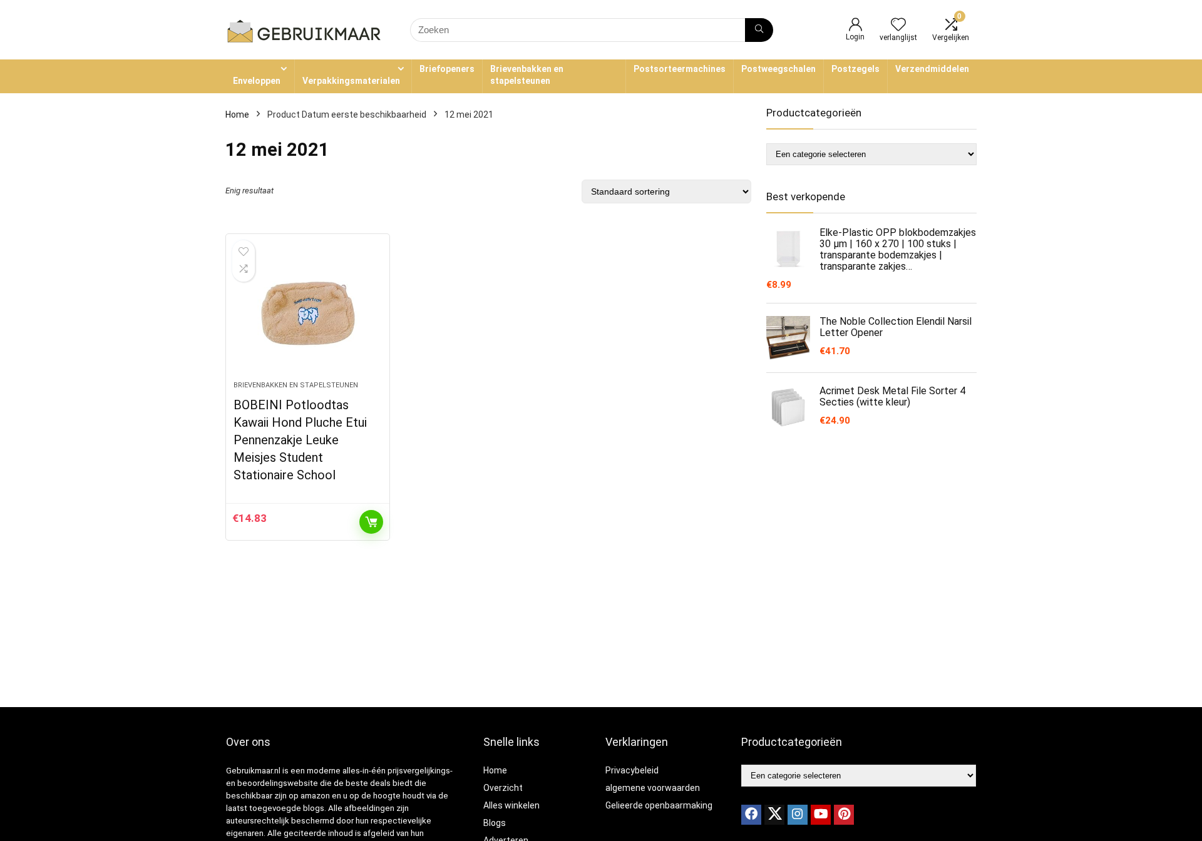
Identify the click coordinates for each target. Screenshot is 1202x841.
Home (237, 115)
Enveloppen (256, 81)
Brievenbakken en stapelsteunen (526, 75)
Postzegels (855, 69)
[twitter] (774, 815)
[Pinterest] (844, 815)
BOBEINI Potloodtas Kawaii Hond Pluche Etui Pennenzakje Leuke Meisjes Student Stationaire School (300, 439)
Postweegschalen (778, 69)
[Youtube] (821, 815)
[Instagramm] (798, 815)
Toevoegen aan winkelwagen (371, 522)
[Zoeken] (759, 30)
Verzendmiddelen (932, 69)
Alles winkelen (511, 805)
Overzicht (503, 788)
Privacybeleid (632, 770)
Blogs (494, 823)
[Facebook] (751, 815)
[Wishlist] (898, 25)
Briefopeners (447, 69)
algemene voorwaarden (652, 788)
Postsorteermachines (680, 69)
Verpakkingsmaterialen (351, 81)
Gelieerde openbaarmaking (658, 805)
